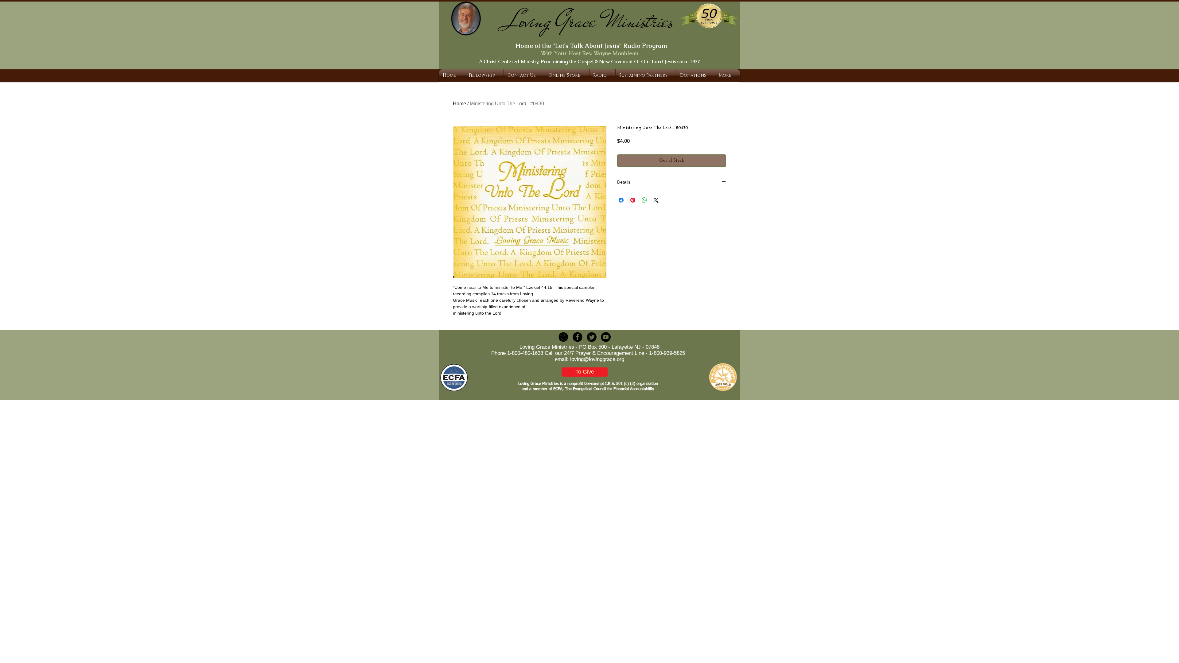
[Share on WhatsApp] (644, 200)
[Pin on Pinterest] (632, 200)
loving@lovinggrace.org (597, 359)
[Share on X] (656, 200)
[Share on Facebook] (621, 200)
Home (459, 103)
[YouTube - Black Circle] (606, 337)
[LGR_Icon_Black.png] (563, 337)
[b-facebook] (577, 337)
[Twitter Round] (592, 337)
